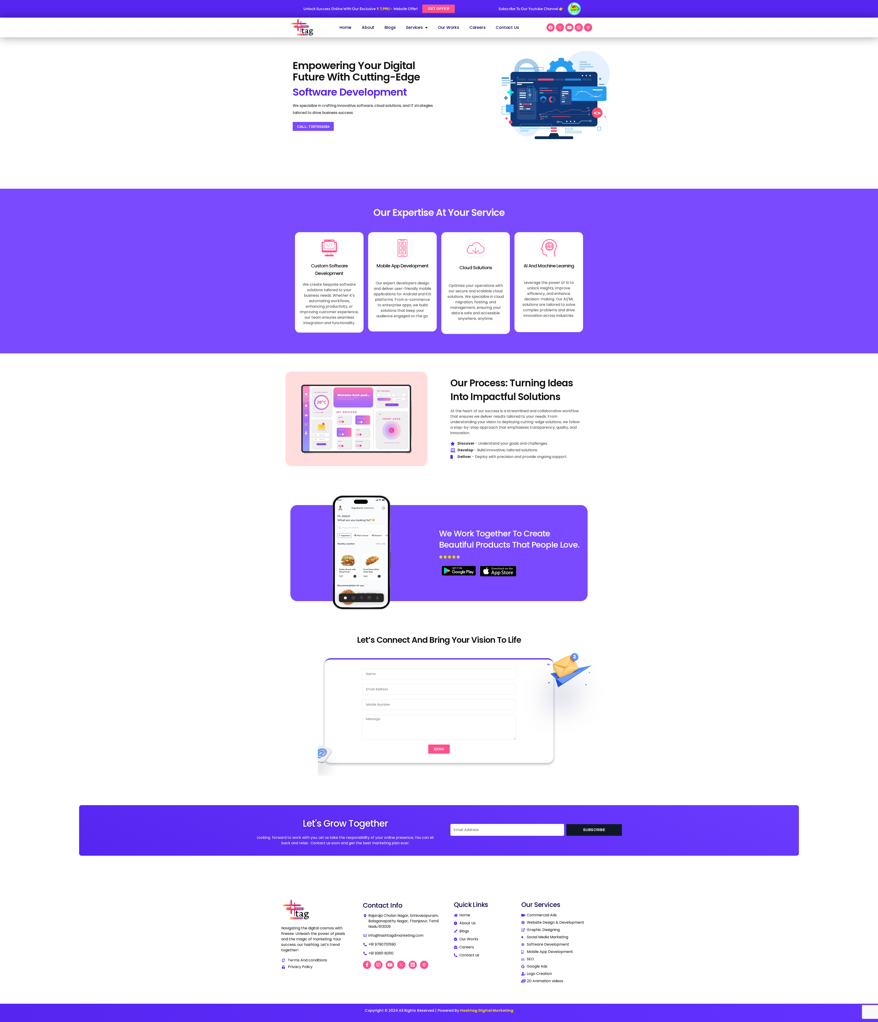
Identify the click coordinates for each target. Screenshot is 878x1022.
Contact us (507, 27)
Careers (477, 27)
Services (414, 27)
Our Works (448, 27)
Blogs (390, 27)
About (368, 27)
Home (345, 27)
